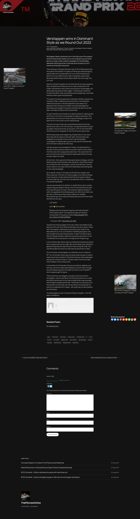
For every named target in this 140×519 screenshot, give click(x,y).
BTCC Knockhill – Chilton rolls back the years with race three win (44, 472)
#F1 (86, 215)
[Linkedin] (118, 319)
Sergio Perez (65, 49)
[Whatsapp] (129, 319)
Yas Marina (70, 49)
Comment (49, 393)
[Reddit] (123, 319)
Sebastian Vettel (57, 49)
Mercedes (89, 48)
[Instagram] (132, 319)
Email (48, 419)
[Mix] (126, 319)
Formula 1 (49, 339)
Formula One (71, 48)
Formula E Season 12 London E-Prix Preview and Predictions (42, 463)
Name (48, 412)
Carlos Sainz (63, 337)
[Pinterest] (120, 319)
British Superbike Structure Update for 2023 (104, 357)
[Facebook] (112, 319)
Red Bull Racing (50, 49)
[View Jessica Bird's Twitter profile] (56, 305)
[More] (135, 319)
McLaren (85, 48)
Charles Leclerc (59, 48)
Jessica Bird (54, 46)
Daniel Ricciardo (80, 337)
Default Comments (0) (52, 380)
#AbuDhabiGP (79, 215)
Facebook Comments (64, 380)
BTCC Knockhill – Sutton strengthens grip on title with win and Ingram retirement (50, 477)
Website (48, 426)
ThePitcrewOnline (8, 12)
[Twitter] (115, 319)
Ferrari (66, 48)
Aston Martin (53, 48)
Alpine (48, 48)
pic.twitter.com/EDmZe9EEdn (60, 217)
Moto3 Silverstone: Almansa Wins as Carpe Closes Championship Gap (46, 468)
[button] (48, 386)
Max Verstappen (78, 48)
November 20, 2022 (69, 221)
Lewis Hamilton (73, 339)
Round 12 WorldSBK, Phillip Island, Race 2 (35, 357)
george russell (64, 339)
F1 (64, 48)
